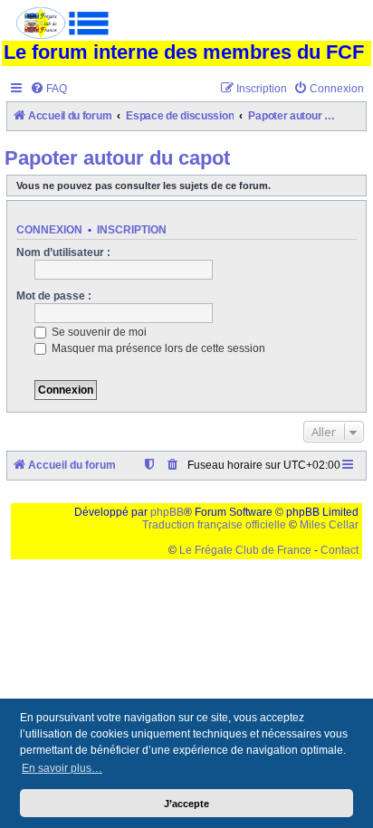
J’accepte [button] (186, 803)
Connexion (49, 229)
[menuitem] (48, 89)
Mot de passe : (53, 296)
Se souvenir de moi (98, 332)
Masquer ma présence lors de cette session (157, 348)
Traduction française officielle (214, 525)
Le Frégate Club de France (245, 550)
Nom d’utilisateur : (63, 252)
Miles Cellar (329, 525)
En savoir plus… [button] (62, 768)
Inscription (132, 229)
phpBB (167, 512)
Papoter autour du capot (117, 158)
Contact (339, 550)
